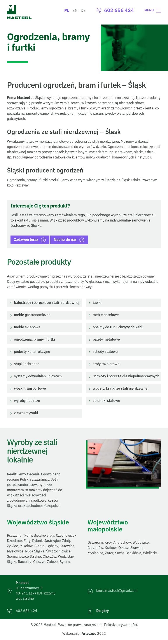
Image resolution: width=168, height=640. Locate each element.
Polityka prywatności (120, 625)
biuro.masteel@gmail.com (117, 591)
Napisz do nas (65, 240)
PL (66, 11)
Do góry (102, 611)
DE (83, 11)
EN (75, 11)
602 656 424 (119, 10)
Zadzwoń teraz (26, 240)
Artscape (89, 634)
